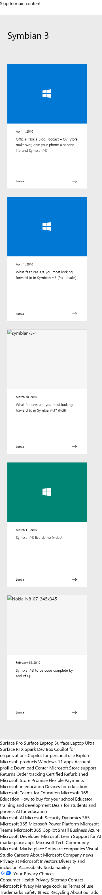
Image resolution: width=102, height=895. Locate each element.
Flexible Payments (66, 780)
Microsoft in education (22, 786)
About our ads (84, 892)
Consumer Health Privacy (25, 879)
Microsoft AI (12, 817)
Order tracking (30, 774)
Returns (7, 774)
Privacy (27, 886)
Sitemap (59, 879)
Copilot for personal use (51, 755)
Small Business (72, 830)
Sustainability (57, 867)
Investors (49, 861)
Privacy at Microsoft (19, 861)
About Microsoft (46, 854)
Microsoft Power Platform (54, 823)
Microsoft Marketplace (22, 848)
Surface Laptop (38, 743)
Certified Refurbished (67, 774)
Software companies (65, 848)
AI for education (31, 811)
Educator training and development (46, 801)
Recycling (59, 892)
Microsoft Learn (56, 836)
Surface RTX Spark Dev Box (26, 749)
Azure (93, 830)
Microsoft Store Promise (24, 780)
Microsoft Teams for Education (30, 792)
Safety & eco (36, 892)
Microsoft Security (43, 817)
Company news (78, 854)
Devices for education (66, 786)
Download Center (31, 767)
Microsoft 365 (13, 823)
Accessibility (30, 867)
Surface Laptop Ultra (74, 743)
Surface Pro (11, 743)
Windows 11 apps (55, 761)
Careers (21, 854)
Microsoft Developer (20, 836)
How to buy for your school (47, 798)
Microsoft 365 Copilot (35, 830)
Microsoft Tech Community (62, 842)
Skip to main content (20, 3)
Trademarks (11, 892)
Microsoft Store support (72, 767)
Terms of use (80, 886)
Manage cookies (51, 886)
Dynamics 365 (76, 817)
